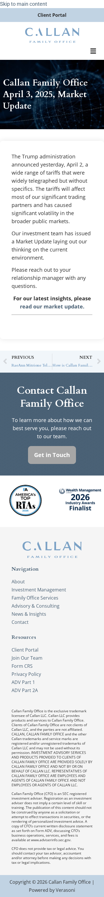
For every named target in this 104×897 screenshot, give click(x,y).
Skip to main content (23, 4)
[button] (93, 51)
